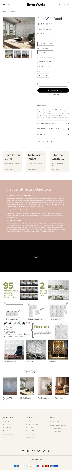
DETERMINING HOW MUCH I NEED (48, 129)
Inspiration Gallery (8, 434)
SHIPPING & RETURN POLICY (46, 123)
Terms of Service (31, 428)
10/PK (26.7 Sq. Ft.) (45, 57)
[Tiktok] (49, 451)
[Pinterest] (44, 451)
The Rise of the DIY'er (33, 425)
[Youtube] (33, 451)
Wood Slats (59, 398)
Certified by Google (36, 462)
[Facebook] (28, 451)
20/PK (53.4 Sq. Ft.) (45, 62)
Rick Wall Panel (12, 11)
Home (4, 11)
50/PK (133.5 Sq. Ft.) (45, 67)
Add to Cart (53, 84)
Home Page (29, 422)
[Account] (59, 4)
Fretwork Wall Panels (7, 399)
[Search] (64, 4)
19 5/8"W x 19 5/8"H (45, 44)
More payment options (53, 95)
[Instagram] (38, 451)
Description (41, 106)
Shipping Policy (31, 431)
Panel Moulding (43, 398)
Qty (38, 72)
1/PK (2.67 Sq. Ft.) (45, 52)
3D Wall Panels (25, 398)
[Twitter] (23, 451)
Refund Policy (30, 437)
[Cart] (68, 4)
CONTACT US (41, 134)
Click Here (9, 169)
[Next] (34, 54)
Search (5, 437)
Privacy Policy (30, 434)
